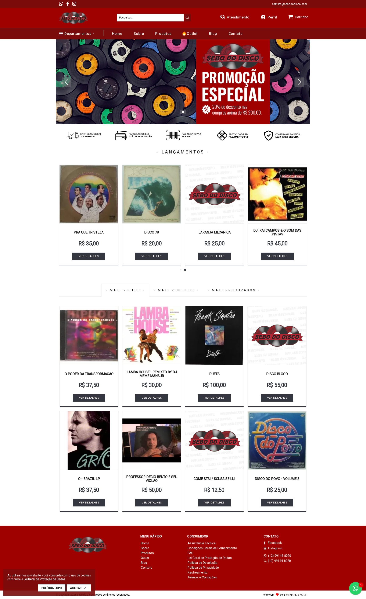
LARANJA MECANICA (214, 232)
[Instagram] (74, 3)
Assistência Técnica (202, 543)
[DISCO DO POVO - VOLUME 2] (277, 440)
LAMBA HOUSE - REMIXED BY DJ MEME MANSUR (152, 374)
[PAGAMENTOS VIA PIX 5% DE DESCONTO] (232, 135)
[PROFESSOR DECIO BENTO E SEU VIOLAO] (151, 440)
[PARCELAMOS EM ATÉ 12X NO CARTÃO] (133, 135)
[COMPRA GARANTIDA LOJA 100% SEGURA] (282, 135)
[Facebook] (67, 4)
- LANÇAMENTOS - (183, 152)
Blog (144, 563)
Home (145, 543)
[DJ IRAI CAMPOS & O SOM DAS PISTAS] (277, 194)
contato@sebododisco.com (289, 4)
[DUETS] (214, 335)
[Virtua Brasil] (296, 595)
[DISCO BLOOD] (277, 335)
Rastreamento (198, 572)
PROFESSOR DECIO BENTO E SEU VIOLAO (151, 479)
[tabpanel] (183, 81)
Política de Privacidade (203, 567)
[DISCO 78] (151, 194)
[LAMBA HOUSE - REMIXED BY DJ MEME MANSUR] (151, 335)
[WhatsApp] (61, 3)
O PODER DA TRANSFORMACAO (89, 374)
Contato (146, 567)
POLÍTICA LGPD (52, 587)
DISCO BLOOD (277, 374)
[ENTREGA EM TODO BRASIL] (84, 135)
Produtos (147, 553)
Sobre (145, 548)
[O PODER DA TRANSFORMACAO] (89, 335)
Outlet (145, 558)
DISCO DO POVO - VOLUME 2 (277, 479)
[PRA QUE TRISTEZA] (88, 194)
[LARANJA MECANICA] (214, 194)
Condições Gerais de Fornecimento (212, 548)
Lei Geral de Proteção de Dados (210, 558)
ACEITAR (76, 587)
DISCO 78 (151, 232)
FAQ (190, 553)
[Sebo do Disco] (73, 18)
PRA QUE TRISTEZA (89, 232)
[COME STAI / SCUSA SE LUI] (214, 440)
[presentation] (187, 17)
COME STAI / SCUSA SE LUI (214, 479)
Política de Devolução (203, 563)
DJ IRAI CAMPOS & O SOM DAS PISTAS (277, 232)
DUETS (214, 374)
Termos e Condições (202, 577)
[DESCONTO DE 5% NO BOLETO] (183, 135)
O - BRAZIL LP (89, 479)
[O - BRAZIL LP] (89, 440)
